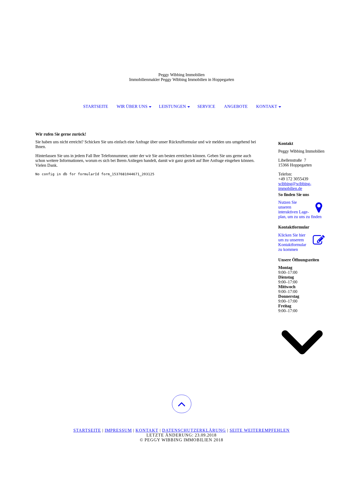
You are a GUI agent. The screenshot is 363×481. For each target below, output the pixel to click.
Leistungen (172, 106)
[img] (181, 26)
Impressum (118, 430)
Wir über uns (132, 106)
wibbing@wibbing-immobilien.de (294, 186)
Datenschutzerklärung (194, 430)
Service (206, 106)
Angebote (236, 106)
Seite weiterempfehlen (260, 430)
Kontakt (266, 106)
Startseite (95, 106)
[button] (181, 404)
